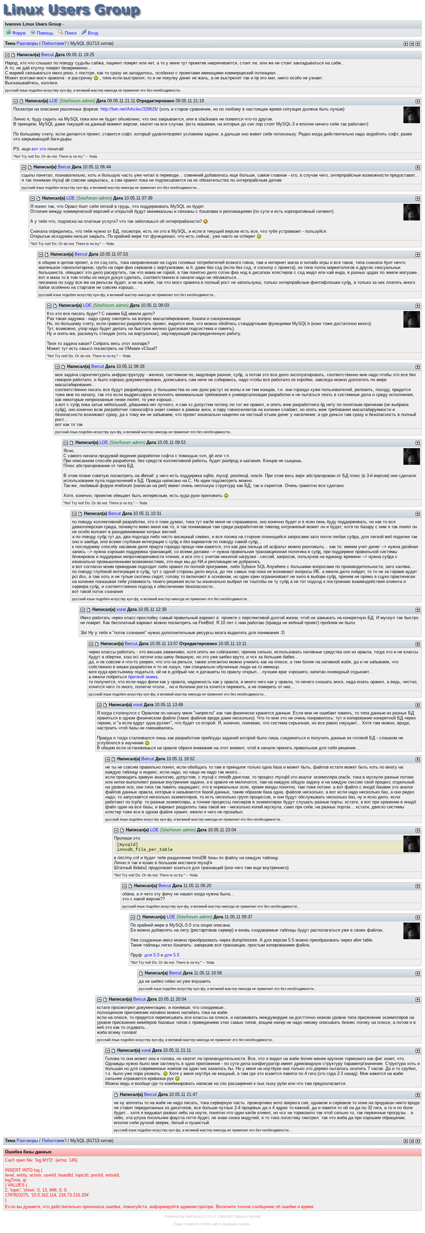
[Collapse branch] (7, 55)
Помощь (44, 33)
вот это (39, 148)
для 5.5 (171, 954)
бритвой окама (142, 676)
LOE (53, 100)
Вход (92, 33)
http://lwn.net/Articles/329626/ (129, 109)
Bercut (47, 54)
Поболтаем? (54, 43)
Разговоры (27, 43)
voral (121, 609)
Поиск (70, 33)
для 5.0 (151, 954)
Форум (18, 33)
